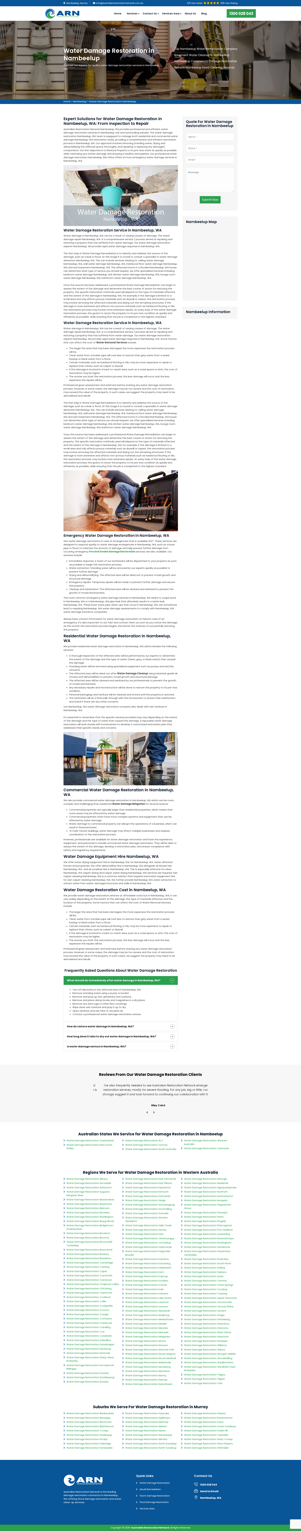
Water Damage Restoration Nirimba (146, 1439)
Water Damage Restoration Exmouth (147, 1191)
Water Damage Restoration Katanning (147, 1263)
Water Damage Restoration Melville (146, 1323)
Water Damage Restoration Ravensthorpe (209, 1238)
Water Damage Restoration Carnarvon (89, 1279)
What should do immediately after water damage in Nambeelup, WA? (113, 980)
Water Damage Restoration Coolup (87, 1430)
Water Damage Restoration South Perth (207, 1263)
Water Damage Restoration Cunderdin (89, 1335)
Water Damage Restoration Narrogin (205, 1178)
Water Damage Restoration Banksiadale (90, 1413)
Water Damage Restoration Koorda (146, 1285)
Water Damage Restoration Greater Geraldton (146, 1219)
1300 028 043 (241, 13)
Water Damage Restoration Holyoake (147, 1413)
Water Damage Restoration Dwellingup (89, 1435)
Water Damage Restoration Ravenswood (208, 1417)
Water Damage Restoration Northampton (208, 1196)
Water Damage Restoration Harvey (145, 1229)
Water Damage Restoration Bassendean (90, 1199)
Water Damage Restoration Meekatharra (149, 1319)
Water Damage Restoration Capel (86, 1271)
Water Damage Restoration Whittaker (206, 1447)
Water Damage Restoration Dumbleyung (90, 1377)
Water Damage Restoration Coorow (87, 1310)
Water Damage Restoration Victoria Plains (208, 1306)
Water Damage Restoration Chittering (88, 1288)
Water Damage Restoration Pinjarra (205, 1413)
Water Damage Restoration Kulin (144, 1289)
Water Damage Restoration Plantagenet (208, 1225)
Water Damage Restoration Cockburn (88, 1297)
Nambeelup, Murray (77, 3)
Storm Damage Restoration (155, 1495)
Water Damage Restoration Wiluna (204, 1349)
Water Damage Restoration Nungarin (205, 1200)
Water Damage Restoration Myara (145, 1430)
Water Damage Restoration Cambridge (89, 1262)
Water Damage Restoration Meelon (146, 1426)
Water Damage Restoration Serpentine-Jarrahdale (207, 1253)
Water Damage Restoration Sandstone (207, 1247)
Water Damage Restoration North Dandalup (151, 1443)
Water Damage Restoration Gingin (145, 1200)
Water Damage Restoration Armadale (88, 1183)
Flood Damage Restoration (154, 1502)
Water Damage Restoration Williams (205, 1345)
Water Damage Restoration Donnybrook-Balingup (90, 1367)
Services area (170, 13)
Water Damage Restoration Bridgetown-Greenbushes (90, 1227)
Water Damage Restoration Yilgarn (204, 1378)
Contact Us (150, 13)
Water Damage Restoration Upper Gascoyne (210, 1298)
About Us (190, 13)
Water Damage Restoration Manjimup (147, 1315)
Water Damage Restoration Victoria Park (208, 1302)
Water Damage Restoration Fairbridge (88, 1443)
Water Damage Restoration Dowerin (87, 1373)
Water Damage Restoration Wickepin (206, 1341)
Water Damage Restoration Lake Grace (148, 1298)
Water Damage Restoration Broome (87, 1237)
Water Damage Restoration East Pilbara (148, 1183)
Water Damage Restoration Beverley (88, 1212)
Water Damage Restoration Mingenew (147, 1336)
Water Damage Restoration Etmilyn (87, 1439)
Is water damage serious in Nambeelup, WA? (96, 1046)
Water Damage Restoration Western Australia (205, 1142)
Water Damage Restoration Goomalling (148, 1209)
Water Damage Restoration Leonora (146, 1306)
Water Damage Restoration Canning (87, 1266)
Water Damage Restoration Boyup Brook (90, 1221)
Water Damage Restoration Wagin (204, 1315)
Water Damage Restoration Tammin (205, 1280)
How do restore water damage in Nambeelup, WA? (100, 1026)
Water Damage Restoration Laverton (147, 1302)
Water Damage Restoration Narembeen (148, 1384)
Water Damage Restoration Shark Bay (206, 1259)
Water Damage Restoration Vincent (205, 1310)
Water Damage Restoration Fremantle (147, 1196)
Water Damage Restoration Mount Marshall (150, 1358)
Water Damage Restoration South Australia (150, 1149)
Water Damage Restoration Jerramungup (149, 1238)
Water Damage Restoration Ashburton (89, 1187)
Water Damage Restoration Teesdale (206, 1435)
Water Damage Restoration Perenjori (205, 1212)
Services (132, 13)
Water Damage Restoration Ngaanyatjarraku (210, 1187)
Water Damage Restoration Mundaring (148, 1366)
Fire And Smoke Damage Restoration (112, 551)
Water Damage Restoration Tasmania (206, 1148)
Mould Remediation (150, 1489)
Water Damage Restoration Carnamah (89, 1275)
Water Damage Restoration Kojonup (146, 1276)
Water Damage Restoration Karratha (147, 1259)
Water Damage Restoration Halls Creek (148, 1225)
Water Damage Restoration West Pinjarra (208, 1443)
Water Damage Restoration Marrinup (146, 1422)
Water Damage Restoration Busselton (88, 1258)
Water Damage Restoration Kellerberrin (148, 1267)
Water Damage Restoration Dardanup (88, 1348)
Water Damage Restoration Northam (206, 1191)
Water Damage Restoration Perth (204, 1216)
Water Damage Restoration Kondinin (146, 1280)
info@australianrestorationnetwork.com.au (119, 3)
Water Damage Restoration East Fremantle (150, 1178)
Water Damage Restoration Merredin (147, 1332)
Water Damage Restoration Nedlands (206, 1183)
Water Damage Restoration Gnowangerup (150, 1204)
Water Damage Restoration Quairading (207, 1234)
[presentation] (147, 1112)
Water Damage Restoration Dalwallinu (88, 1340)
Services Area (147, 1508)
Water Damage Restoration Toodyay (205, 1289)
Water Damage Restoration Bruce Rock (89, 1249)
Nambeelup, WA (210, 1498)
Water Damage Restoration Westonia (206, 1336)
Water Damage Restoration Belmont (88, 1208)
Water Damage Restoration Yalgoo (204, 1374)
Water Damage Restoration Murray (145, 1375)
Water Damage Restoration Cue (85, 1331)
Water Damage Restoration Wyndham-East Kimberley (209, 1368)
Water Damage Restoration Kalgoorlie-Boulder (148, 1253)
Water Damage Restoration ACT (144, 1140)
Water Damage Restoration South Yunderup (210, 1426)
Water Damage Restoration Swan (204, 1276)
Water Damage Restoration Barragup (88, 1417)
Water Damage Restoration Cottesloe (89, 1318)
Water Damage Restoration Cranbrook (89, 1323)
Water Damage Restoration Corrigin (87, 1314)
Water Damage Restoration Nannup (146, 1379)
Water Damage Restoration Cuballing (88, 1327)
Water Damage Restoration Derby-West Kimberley (90, 1359)
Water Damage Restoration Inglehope (147, 1417)
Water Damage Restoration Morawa (146, 1345)
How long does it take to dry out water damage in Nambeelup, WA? (111, 1036)
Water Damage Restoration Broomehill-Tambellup (89, 1243)
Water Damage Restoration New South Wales (89, 1146)
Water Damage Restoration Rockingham (208, 1242)
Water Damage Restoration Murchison (147, 1371)
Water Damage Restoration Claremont (89, 1292)
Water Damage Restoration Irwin (144, 1234)
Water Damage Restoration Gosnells (146, 1213)
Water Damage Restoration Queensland (90, 1140)
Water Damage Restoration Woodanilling (208, 1358)
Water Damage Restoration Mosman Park (149, 1349)
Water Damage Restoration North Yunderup (151, 1447)
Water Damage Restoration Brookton (88, 1233)
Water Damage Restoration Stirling (204, 1267)
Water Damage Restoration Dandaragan (90, 1344)
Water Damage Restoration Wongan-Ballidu (210, 1353)
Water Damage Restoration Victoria (146, 1144)
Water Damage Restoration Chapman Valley (92, 1284)
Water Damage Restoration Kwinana (146, 1293)
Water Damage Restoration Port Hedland (208, 1229)
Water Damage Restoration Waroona (206, 1328)
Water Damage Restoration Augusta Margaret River (88, 1193)
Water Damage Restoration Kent (144, 1272)
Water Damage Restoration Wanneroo (207, 1323)
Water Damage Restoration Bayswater (89, 1204)
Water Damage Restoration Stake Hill (206, 1430)
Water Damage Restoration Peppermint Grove (207, 1206)
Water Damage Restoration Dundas (87, 1381)
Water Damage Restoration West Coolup (208, 1439)
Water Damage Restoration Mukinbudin (148, 1362)
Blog (204, 13)
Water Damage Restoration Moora (145, 1341)
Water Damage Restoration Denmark (88, 1353)
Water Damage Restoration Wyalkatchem (208, 1362)
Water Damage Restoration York (203, 1383)
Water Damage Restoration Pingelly (205, 1221)
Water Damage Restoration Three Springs (208, 1285)
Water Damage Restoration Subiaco (205, 1272)
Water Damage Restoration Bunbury (87, 1254)
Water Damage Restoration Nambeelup (112, 101)
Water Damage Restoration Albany (87, 1178)
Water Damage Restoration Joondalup (148, 1242)
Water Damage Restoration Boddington (89, 1216)
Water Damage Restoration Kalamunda (148, 1247)
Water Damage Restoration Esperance (148, 1187)
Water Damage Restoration (155, 1482)
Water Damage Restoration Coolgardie (89, 1305)
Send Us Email (209, 1491)
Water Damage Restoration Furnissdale (89, 1447)
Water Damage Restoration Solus (203, 1422)
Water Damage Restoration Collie (86, 1301)
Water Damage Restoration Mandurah (147, 1310)
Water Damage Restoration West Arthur (207, 1332)
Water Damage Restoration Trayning (205, 1293)
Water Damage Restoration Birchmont (89, 1422)
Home (117, 13)
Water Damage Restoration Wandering (207, 1319)
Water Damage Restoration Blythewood (90, 1426)
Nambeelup (80, 101)
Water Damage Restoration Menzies (146, 1328)
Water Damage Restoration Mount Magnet (150, 1353)
